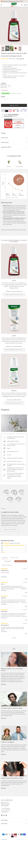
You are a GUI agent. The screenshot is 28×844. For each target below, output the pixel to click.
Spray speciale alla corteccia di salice (14, 403)
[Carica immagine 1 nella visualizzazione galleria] (14, 26)
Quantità (3, 96)
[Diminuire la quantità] (2, 99)
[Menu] (1, 4)
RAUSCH (5, 839)
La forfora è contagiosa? (7, 742)
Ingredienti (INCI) (6, 147)
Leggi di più (3, 684)
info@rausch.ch (4, 811)
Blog (14, 649)
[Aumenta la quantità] (7, 99)
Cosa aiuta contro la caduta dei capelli (11, 708)
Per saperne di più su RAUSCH (9, 529)
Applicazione (5, 142)
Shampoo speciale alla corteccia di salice (14, 294)
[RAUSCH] (14, 5)
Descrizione (4, 137)
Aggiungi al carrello (14, 105)
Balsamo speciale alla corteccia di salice (14, 349)
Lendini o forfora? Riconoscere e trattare (12, 778)
